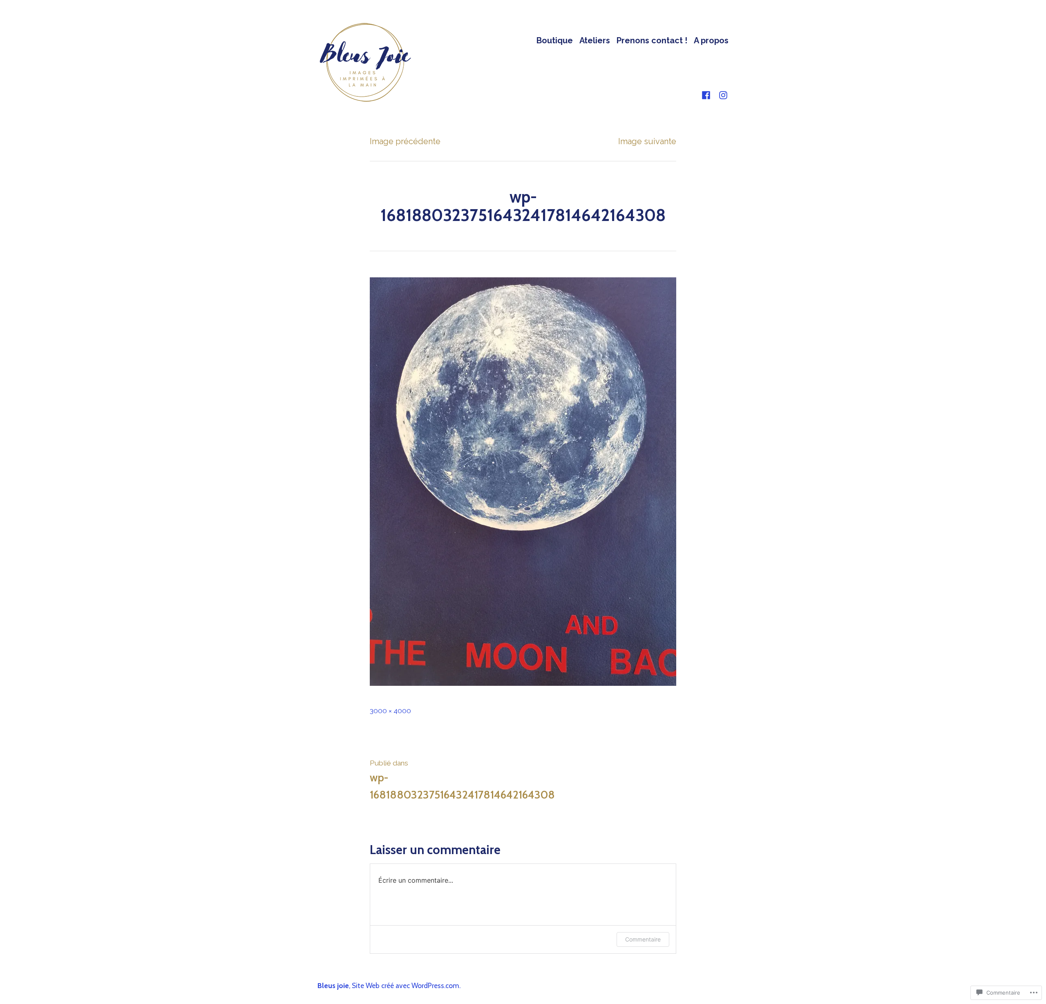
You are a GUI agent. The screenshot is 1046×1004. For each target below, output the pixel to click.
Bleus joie (333, 985)
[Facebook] (708, 94)
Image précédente (405, 141)
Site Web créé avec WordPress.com (405, 985)
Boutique (554, 40)
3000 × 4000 (390, 711)
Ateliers (594, 40)
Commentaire (643, 939)
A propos (711, 40)
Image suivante (647, 141)
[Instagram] (722, 94)
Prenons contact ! (652, 40)
